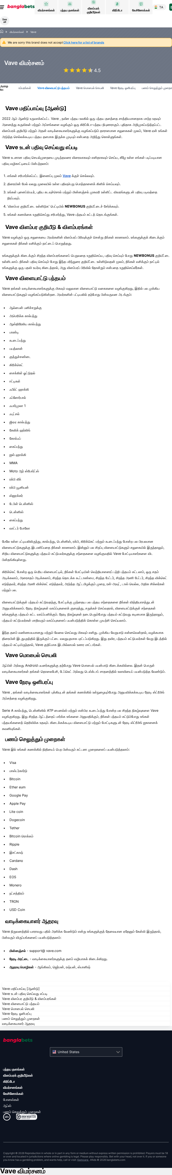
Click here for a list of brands (83, 42)
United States (68, 1052)
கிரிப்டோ (9, 1081)
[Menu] (2, 7)
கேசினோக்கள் (13, 1093)
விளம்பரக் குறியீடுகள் (18, 1075)
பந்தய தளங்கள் (14, 1069)
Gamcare (83, 1159)
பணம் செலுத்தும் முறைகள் (22, 1112)
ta (161, 7)
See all (4, 20)
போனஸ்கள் (11, 1100)
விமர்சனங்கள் (13, 1087)
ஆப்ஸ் (7, 1106)
